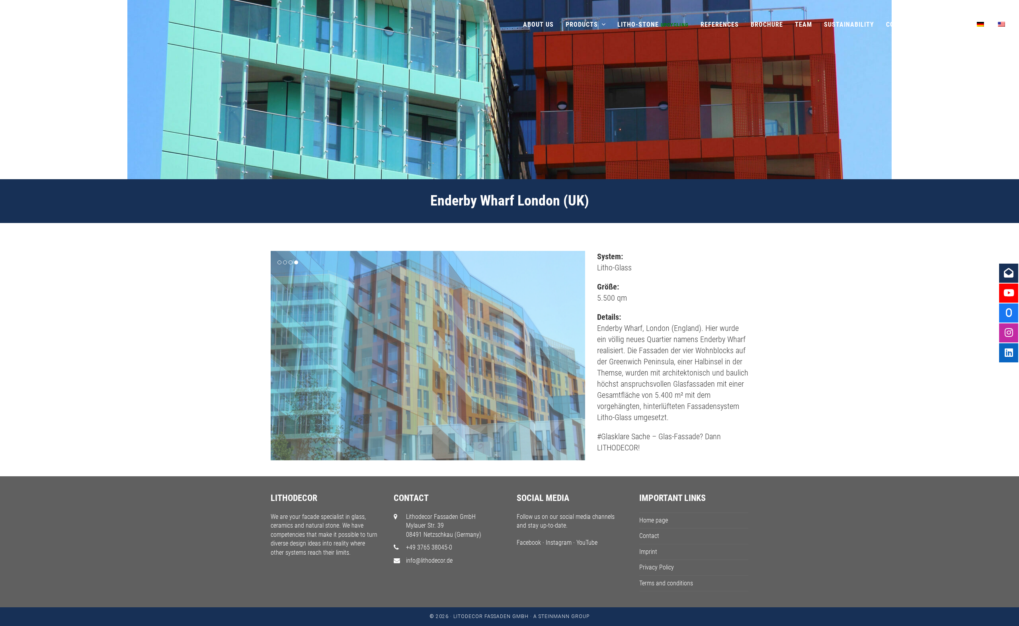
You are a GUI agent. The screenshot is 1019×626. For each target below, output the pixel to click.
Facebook (529, 542)
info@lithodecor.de (429, 560)
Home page (653, 520)
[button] (277, 356)
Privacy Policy (656, 567)
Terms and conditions (666, 583)
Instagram (559, 542)
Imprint (648, 552)
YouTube (586, 542)
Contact (649, 536)
